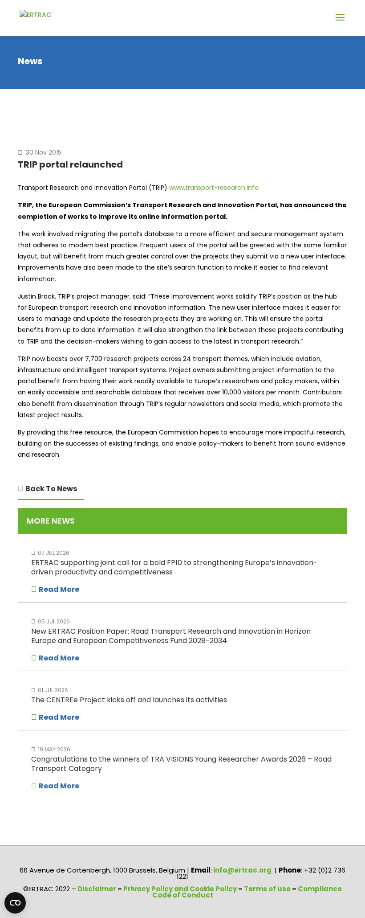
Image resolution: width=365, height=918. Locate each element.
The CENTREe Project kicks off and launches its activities (129, 700)
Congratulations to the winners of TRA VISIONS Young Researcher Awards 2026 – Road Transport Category (181, 764)
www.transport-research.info (214, 187)
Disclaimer (96, 888)
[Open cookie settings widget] (15, 903)
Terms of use (268, 888)
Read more (59, 589)
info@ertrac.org (242, 870)
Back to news (51, 489)
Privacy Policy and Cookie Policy (180, 888)
